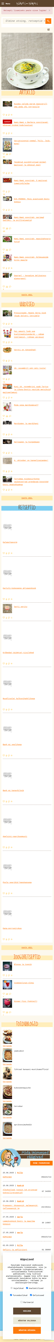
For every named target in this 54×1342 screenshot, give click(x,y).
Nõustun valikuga (27, 1321)
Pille (20, 1173)
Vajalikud (18, 1288)
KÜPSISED (7, 1177)
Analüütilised (36, 1288)
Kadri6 (20, 1185)
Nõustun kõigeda (27, 1330)
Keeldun (27, 1311)
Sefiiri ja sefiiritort (15, 1250)
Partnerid (28, 1302)
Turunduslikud (20, 1295)
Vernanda (7, 1046)
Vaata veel (27, 295)
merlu (20, 1217)
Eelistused (38, 1295)
